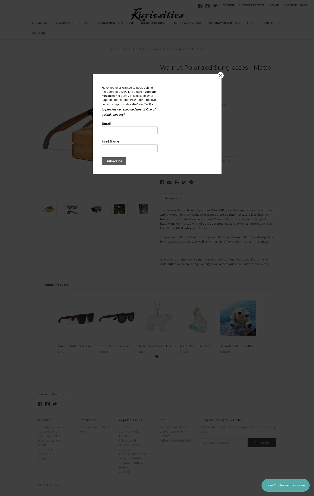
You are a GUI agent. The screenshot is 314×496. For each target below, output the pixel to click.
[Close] (220, 75)
